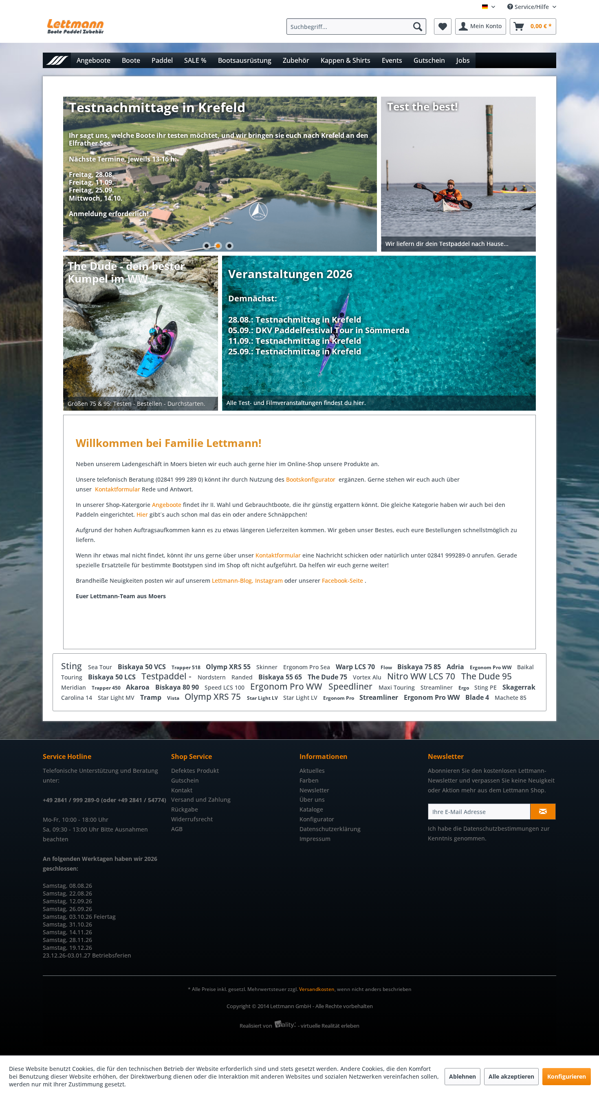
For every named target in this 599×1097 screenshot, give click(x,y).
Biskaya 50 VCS (142, 666)
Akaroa (138, 687)
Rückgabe (184, 809)
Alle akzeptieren (511, 1076)
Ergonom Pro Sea (307, 667)
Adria (456, 666)
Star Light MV (117, 697)
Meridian (74, 687)
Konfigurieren (566, 1076)
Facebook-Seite (342, 580)
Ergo (464, 687)
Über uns (312, 799)
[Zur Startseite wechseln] (57, 60)
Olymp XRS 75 (214, 696)
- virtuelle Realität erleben (328, 1025)
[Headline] (319, 309)
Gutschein (185, 780)
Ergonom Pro (339, 697)
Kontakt (181, 790)
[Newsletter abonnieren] (543, 811)
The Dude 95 (486, 676)
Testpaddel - (167, 676)
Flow (387, 667)
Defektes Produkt (195, 770)
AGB (177, 829)
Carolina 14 (77, 697)
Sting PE (486, 687)
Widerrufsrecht (192, 819)
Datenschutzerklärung (330, 829)
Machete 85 (510, 697)
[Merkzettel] (442, 26)
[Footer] (379, 403)
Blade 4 (478, 697)
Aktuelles (312, 770)
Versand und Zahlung (201, 799)
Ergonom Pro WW (491, 667)
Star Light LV (263, 697)
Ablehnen (462, 1076)
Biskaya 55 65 (281, 676)
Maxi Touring (397, 687)
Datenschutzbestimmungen (501, 828)
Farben (309, 780)
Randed (242, 677)
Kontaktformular (117, 489)
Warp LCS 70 (356, 666)
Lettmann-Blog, (232, 580)
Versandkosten (317, 989)
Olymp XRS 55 (229, 666)
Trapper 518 (187, 667)
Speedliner (351, 686)
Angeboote (166, 505)
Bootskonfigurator (311, 479)
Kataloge (311, 809)
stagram (271, 580)
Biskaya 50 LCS (112, 676)
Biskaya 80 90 (177, 687)
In (257, 580)
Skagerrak (518, 687)
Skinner (267, 667)
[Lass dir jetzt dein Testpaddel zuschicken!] (458, 174)
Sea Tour (101, 667)
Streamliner (437, 687)
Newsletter (314, 790)
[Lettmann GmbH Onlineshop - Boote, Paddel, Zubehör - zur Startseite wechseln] (75, 28)
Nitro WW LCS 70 (422, 676)
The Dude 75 (328, 676)
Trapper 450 (107, 687)
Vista (174, 697)
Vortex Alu (368, 677)
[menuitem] (358, 26)
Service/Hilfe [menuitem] (532, 7)
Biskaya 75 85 (420, 666)
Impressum (315, 839)
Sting (72, 666)
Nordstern (212, 677)
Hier (143, 514)
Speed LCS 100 (225, 687)
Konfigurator (317, 819)
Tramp (151, 697)
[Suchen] (417, 26)
